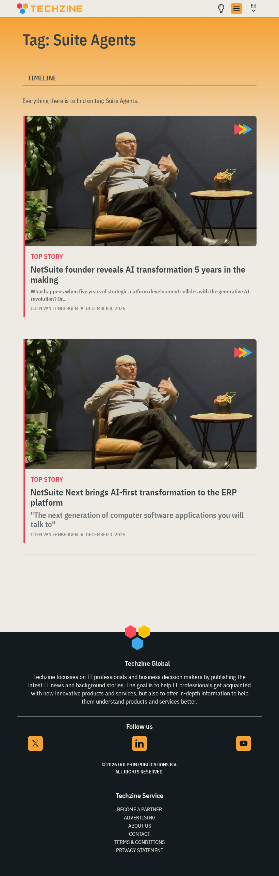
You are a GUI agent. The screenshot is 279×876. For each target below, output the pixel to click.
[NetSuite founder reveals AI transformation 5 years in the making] (141, 181)
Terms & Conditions (139, 842)
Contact (139, 833)
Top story (47, 256)
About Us (139, 825)
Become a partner (139, 809)
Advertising (139, 817)
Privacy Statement (139, 850)
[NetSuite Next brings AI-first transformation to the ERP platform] (141, 404)
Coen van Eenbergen (54, 308)
